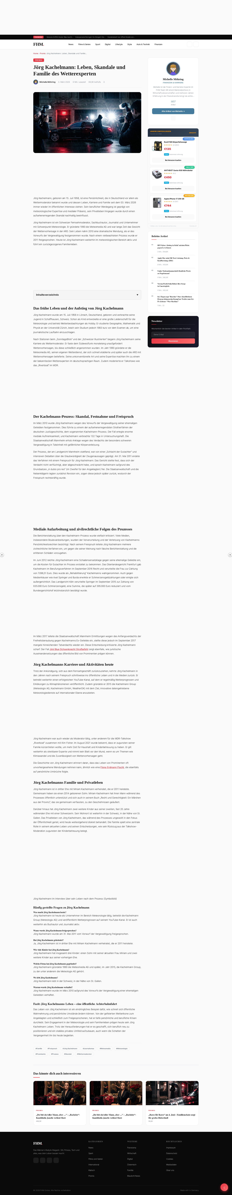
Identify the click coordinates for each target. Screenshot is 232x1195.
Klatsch (91, 1170)
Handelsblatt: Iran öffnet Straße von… (121, 37)
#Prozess (55, 1054)
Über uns (170, 1170)
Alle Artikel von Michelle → (173, 111)
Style (129, 44)
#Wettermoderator (84, 1054)
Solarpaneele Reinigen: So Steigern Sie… (90, 37)
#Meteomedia (105, 1049)
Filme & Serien (84, 44)
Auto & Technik (143, 44)
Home (35, 53)
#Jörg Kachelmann (70, 1049)
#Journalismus (88, 1049)
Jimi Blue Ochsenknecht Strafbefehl (69, 649)
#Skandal (67, 1054)
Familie (130, 1170)
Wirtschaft (131, 1153)
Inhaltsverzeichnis (47, 294)
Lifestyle (119, 44)
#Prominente (41, 1054)
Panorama (131, 1147)
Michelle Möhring (47, 82)
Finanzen (158, 44)
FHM (38, 44)
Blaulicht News (133, 1176)
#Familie (39, 1049)
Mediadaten (171, 1164)
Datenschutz (171, 1153)
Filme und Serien (95, 1159)
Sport (97, 44)
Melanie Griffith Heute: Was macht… (60, 37)
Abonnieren (173, 341)
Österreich (131, 1164)
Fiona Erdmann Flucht (112, 767)
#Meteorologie (121, 1049)
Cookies (169, 1159)
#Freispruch (52, 1049)
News (71, 44)
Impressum (171, 1147)
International (93, 1164)
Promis (42, 53)
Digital (107, 44)
